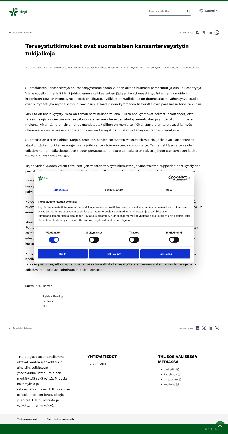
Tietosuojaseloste (27, 419)
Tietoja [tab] (167, 189)
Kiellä (62, 253)
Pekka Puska (52, 296)
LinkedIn (170, 369)
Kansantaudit (173, 67)
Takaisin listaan (22, 32)
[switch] (94, 239)
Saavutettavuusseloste (61, 419)
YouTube (169, 384)
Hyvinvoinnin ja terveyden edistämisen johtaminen (98, 67)
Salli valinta (114, 253)
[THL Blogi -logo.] (22, 12)
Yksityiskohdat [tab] (114, 189)
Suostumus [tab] (60, 189)
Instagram (171, 379)
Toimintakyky (191, 67)
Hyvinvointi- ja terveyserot (147, 67)
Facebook (170, 374)
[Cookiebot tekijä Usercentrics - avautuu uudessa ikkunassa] (174, 178)
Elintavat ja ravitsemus (52, 67)
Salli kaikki (165, 253)
